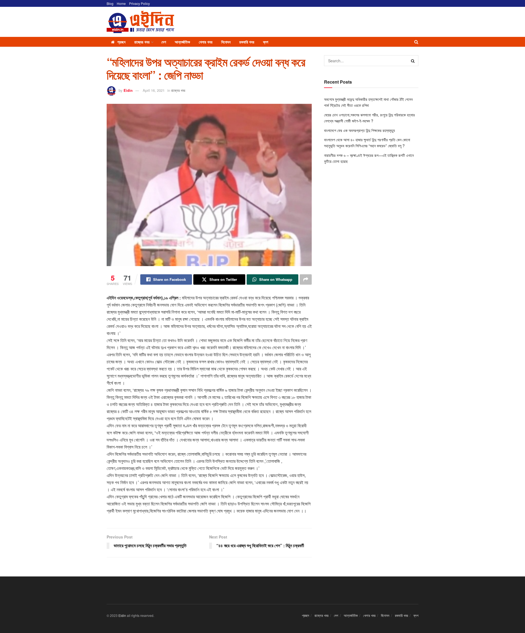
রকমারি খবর (246, 42)
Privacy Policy (139, 3)
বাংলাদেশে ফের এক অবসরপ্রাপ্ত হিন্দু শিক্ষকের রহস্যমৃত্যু (360, 130)
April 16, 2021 (154, 90)
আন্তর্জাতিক (182, 42)
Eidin (128, 90)
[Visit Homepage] (140, 22)
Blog (110, 3)
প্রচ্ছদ (121, 42)
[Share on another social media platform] (306, 279)
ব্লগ (265, 42)
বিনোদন (226, 42)
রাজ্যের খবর (142, 42)
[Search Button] (416, 42)
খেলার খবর (205, 42)
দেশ (163, 42)
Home (121, 3)
